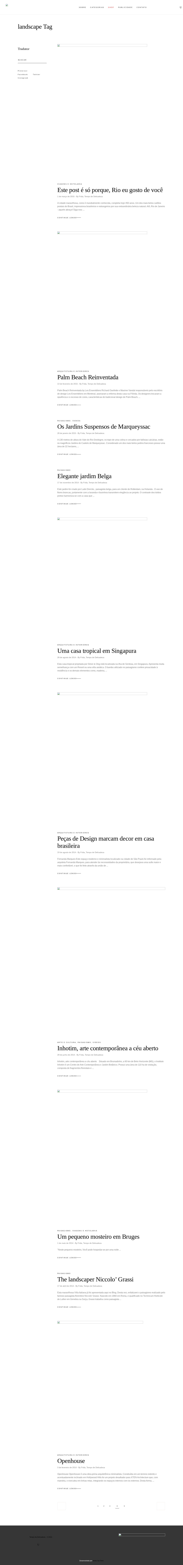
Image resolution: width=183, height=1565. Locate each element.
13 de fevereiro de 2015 (67, 384)
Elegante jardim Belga (84, 476)
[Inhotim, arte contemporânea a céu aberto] (111, 961)
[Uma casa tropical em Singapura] (102, 578)
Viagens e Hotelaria (69, 184)
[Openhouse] (100, 1385)
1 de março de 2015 (66, 196)
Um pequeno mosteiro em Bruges (98, 1236)
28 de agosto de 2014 (66, 657)
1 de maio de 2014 (65, 1243)
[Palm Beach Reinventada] (102, 298)
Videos (76, 421)
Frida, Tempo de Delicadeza (91, 196)
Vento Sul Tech (98, 1561)
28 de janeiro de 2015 (66, 433)
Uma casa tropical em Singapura (96, 650)
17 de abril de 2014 (65, 1286)
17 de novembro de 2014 (68, 482)
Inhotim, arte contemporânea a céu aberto (107, 1048)
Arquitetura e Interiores (73, 371)
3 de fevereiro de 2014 (67, 1467)
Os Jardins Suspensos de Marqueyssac (103, 426)
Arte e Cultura (66, 1042)
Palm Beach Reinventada (87, 377)
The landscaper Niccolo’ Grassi (95, 1279)
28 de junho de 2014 (66, 1055)
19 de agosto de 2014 (66, 852)
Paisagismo (64, 421)
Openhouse (71, 1460)
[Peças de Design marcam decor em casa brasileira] (102, 759)
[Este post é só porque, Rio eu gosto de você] (102, 111)
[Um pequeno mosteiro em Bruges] (102, 1157)
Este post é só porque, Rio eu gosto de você (110, 189)
